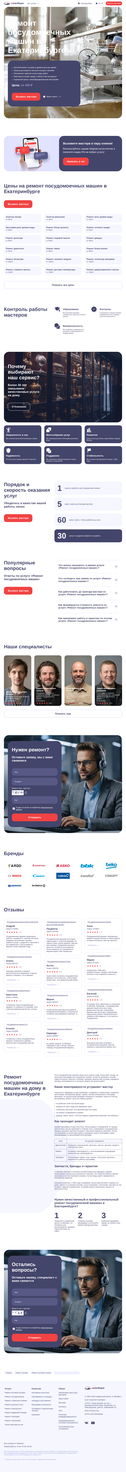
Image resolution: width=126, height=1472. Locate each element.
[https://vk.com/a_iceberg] (86, 1423)
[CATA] (63, 875)
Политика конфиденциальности (67, 1416)
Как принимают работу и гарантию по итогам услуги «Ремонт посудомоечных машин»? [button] (85, 619)
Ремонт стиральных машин (16, 1401)
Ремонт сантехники (12, 1421)
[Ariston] (38, 865)
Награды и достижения (41, 1401)
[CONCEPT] (111, 875)
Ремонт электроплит (13, 1409)
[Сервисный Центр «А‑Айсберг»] (14, 3)
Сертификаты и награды (42, 1397)
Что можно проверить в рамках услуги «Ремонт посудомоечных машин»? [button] (81, 566)
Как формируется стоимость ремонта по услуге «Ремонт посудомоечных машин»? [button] (83, 606)
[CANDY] (38, 875)
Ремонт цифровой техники (15, 1413)
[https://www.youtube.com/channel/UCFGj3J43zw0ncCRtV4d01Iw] (93, 1423)
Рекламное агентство (40, 1393)
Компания (36, 1415)
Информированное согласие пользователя (68, 1422)
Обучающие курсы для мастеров (68, 1394)
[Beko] (111, 865)
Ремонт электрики (12, 1417)
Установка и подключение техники (42, 1410)
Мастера (62, 1403)
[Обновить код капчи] (26, 792)
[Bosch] (14, 875)
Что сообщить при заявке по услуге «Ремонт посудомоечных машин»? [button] (84, 580)
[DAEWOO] (14, 885)
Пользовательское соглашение (66, 1428)
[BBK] (87, 865)
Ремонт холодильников (14, 1397)
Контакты (62, 1407)
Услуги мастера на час (14, 1425)
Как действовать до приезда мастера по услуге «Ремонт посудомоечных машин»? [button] (83, 593)
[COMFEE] (87, 875)
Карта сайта (63, 1399)
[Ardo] (14, 865)
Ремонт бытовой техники (15, 1393)
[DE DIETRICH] (38, 885)
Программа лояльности (41, 1405)
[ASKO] (63, 865)
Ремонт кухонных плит (14, 1405)
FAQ (60, 1411)
